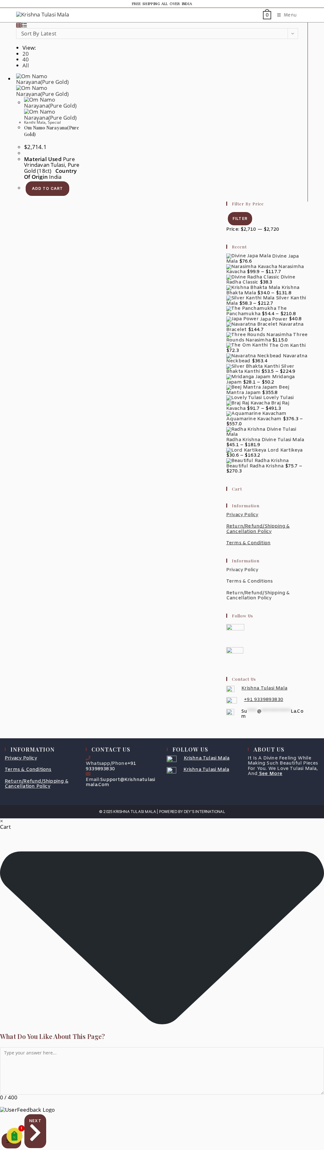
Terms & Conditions (249, 581)
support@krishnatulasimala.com (120, 782)
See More (271, 774)
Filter (240, 218)
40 (25, 59)
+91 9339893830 (263, 700)
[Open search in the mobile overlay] (305, 15)
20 (25, 53)
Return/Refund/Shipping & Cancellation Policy (258, 529)
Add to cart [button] (47, 188)
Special (54, 122)
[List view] (24, 25)
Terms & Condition (248, 543)
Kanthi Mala (35, 122)
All (25, 65)
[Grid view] (19, 25)
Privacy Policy (242, 570)
